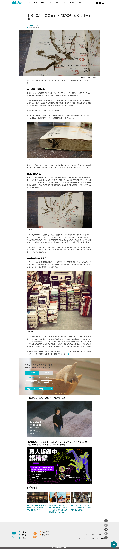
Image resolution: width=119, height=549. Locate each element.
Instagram (100, 3)
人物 (49, 3)
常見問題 (103, 538)
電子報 (95, 535)
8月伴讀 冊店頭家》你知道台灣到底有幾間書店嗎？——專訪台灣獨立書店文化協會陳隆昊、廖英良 (59, 508)
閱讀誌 (14, 534)
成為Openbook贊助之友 (36, 388)
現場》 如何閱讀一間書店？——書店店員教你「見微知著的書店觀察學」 (81, 507)
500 (47, 377)
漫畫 (57, 3)
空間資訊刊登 (45, 535)
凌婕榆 (31, 26)
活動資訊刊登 (45, 532)
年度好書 (82, 3)
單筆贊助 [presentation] (46, 372)
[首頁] (17, 2)
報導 (35, 3)
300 (33, 377)
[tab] (32, 373)
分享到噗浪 (106, 537)
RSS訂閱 (103, 535)
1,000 (33, 382)
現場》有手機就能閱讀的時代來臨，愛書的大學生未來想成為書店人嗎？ (37, 507)
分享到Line (106, 533)
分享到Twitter (106, 525)
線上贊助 (86, 538)
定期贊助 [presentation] (32, 372)
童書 (42, 3)
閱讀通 (72, 3)
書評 (28, 3)
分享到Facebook (106, 520)
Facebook (97, 3)
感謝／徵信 (95, 538)
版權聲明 (23, 535)
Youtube (103, 3)
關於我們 (23, 532)
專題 (64, 3)
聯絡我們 (23, 538)
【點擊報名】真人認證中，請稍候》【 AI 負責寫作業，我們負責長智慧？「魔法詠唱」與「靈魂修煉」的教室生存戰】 (58, 443)
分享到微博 (106, 529)
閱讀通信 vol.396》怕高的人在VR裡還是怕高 (46, 398)
